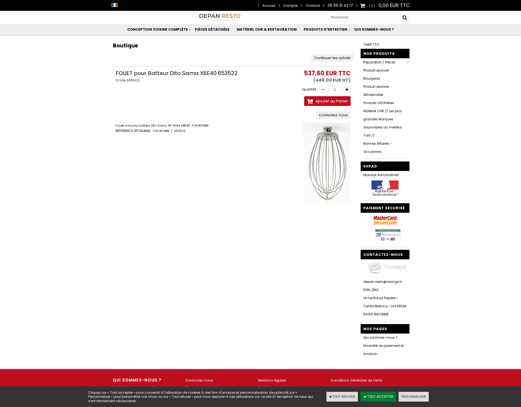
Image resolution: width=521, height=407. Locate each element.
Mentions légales (272, 380)
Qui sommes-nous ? (374, 29)
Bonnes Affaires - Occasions (377, 147)
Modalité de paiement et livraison (383, 349)
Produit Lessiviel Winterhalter (376, 90)
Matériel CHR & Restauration (267, 29)
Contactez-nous (199, 380)
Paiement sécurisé (384, 208)
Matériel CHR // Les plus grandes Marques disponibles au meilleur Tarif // (382, 123)
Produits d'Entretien (325, 29)
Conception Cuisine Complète (157, 29)
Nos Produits (379, 53)
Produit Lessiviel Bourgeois (376, 74)
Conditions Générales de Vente (356, 380)
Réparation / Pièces (379, 62)
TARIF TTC (371, 44)
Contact (313, 5)
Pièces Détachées (212, 29)
